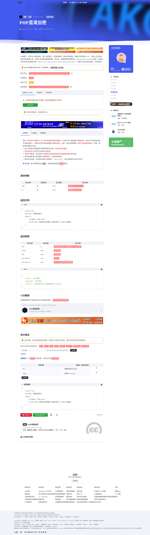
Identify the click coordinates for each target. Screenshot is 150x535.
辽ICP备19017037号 (30, 532)
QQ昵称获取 (59, 491)
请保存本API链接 (31, 430)
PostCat (23, 524)
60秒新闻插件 (68, 516)
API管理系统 (79, 524)
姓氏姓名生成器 (81, 496)
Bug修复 (34, 133)
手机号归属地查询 (99, 499)
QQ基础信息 (98, 494)
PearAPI (61, 524)
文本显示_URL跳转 (100, 491)
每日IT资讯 (97, 502)
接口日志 (52, 513)
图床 (35, 516)
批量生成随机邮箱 (82, 499)
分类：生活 (120, 125)
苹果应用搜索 (70, 491)
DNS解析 (26, 516)
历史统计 (40, 92)
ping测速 (27, 491)
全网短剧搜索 (59, 496)
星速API (85, 524)
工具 (30, 17)
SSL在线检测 (76, 516)
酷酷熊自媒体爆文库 (39, 526)
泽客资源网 (55, 524)
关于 (21, 532)
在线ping (61, 516)
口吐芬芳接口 (121, 129)
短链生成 (45, 516)
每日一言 (79, 494)
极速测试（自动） (28, 92)
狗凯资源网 (47, 526)
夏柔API (51, 430)
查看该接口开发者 (57, 67)
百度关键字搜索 (60, 494)
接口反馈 (50, 17)
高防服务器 (43, 524)
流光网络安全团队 (26, 522)
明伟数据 (66, 524)
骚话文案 (69, 496)
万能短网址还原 (29, 496)
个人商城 (117, 494)
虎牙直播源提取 (71, 499)
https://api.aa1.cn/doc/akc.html (31, 427)
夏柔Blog (117, 491)
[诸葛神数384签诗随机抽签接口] (113, 116)
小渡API (91, 524)
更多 (116, 496)
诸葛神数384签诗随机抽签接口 (124, 115)
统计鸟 (49, 524)
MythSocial (54, 526)
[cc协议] (42, 532)
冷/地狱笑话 (28, 502)
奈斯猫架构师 (25, 526)
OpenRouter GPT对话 (45, 491)
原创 (25, 17)
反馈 (44, 163)
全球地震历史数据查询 (32, 499)
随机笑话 (27, 494)
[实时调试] (102, 335)
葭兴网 (31, 526)
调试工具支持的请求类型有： (54, 346)
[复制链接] (56, 415)
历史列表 (49, 92)
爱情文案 (41, 499)
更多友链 (96, 524)
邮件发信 (79, 491)
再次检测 (30, 105)
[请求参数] (102, 176)
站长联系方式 (41, 415)
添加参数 (25, 377)
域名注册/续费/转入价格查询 (85, 502)
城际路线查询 (70, 502)
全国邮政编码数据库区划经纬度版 (104, 496)
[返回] (20, 2)
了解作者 (75, 480)
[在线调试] (102, 353)
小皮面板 (29, 524)
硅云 (33, 524)
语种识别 (69, 494)
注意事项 (25, 133)
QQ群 (16, 532)
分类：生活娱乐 (122, 118)
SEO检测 (56, 516)
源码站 (31, 516)
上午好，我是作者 (116, 48)
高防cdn (37, 524)
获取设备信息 (43, 502)
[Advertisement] (75, 458)
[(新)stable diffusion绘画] (113, 124)
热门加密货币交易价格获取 (47, 494)
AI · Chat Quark (43, 496)
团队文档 (39, 516)
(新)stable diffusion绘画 (124, 122)
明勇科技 (72, 524)
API (22, 516)
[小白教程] (102, 295)
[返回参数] (102, 236)
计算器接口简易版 (60, 502)
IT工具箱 (50, 516)
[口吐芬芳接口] (113, 131)
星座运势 (58, 499)
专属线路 (43, 133)
